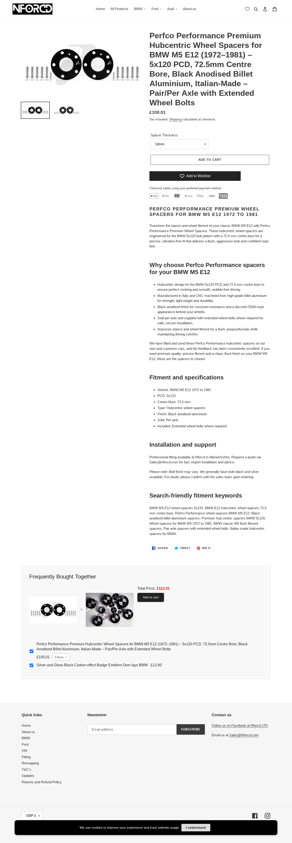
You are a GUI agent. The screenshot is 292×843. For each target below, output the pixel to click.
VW (24, 750)
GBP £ (31, 815)
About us (28, 732)
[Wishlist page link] (247, 9)
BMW (26, 738)
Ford (25, 744)
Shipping (175, 119)
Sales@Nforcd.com (244, 735)
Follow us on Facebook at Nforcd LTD (240, 725)
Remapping (30, 763)
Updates (28, 776)
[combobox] (60, 657)
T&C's (26, 769)
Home (26, 725)
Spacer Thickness (164, 135)
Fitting (26, 757)
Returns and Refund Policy (42, 782)
